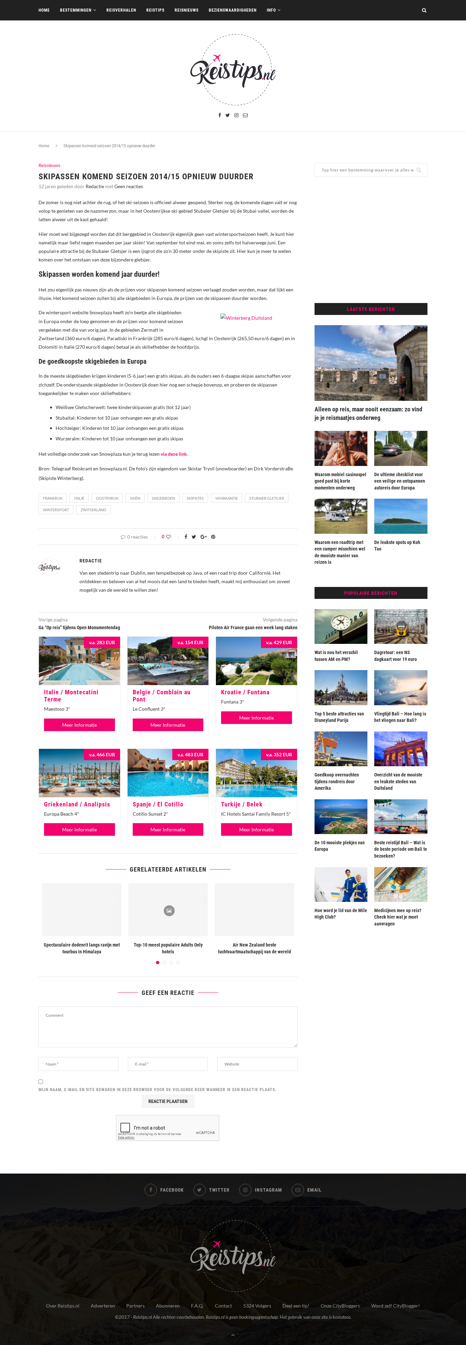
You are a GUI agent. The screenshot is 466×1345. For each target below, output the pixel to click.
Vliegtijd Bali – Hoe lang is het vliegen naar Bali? (400, 717)
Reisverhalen (121, 10)
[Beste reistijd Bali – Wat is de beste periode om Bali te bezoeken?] (400, 816)
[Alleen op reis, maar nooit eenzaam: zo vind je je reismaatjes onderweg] (371, 363)
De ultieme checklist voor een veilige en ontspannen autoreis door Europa (399, 481)
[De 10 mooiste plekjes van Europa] (341, 816)
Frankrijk (52, 498)
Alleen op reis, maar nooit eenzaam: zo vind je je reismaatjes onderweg (368, 413)
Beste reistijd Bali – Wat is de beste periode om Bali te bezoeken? (400, 849)
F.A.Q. (197, 1306)
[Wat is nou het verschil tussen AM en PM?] (341, 626)
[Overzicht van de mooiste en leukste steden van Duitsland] (400, 748)
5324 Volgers (257, 1306)
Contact (223, 1306)
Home (44, 10)
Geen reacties (128, 186)
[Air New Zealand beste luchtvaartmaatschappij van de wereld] (254, 909)
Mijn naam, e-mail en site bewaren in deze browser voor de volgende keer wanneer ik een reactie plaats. (158, 1089)
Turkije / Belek (242, 804)
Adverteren (103, 1306)
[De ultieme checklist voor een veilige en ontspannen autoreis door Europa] (400, 448)
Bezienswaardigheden (233, 10)
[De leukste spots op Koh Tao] (400, 516)
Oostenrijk (107, 498)
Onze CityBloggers (340, 1306)
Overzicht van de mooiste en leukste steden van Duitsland (398, 781)
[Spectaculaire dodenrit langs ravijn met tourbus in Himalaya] (81, 909)
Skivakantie (226, 498)
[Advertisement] (371, 240)
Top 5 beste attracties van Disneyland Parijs (339, 717)
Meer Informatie (79, 725)
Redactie (95, 186)
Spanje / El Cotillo (158, 804)
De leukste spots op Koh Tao (397, 546)
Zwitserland (93, 510)
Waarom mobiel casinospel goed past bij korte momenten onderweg (340, 481)
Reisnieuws (187, 10)
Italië (79, 498)
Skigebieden (163, 498)
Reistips (155, 10)
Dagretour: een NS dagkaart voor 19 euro (395, 656)
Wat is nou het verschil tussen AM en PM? (336, 656)
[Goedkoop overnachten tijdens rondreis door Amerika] (341, 748)
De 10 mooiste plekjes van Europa (340, 846)
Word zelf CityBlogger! (395, 1306)
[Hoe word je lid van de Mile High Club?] (341, 884)
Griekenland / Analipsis (77, 804)
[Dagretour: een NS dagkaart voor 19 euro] (400, 626)
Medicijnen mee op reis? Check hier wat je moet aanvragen (397, 917)
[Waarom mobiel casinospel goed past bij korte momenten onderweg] (341, 448)
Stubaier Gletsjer (266, 498)
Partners (135, 1306)
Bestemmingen (75, 10)
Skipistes (195, 498)
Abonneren (168, 1306)
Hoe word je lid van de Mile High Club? (341, 914)
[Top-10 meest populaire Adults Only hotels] (168, 909)
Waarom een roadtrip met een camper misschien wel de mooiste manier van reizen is (340, 552)
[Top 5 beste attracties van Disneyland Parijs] (341, 687)
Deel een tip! (295, 1306)
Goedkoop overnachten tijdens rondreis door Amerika (337, 781)
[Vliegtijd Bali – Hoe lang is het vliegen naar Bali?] (400, 687)
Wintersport (56, 510)
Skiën (135, 498)
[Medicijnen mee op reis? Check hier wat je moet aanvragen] (400, 884)
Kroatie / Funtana (245, 692)
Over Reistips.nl (62, 1306)
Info (271, 10)
